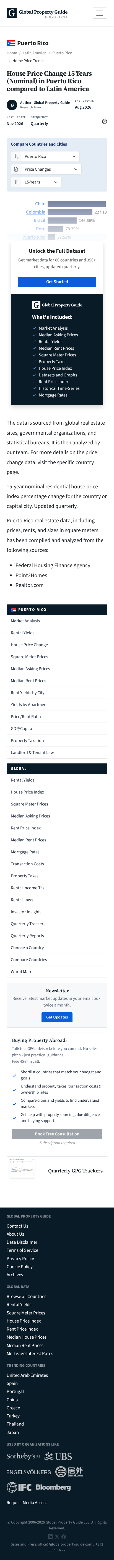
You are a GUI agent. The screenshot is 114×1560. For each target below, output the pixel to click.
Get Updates (57, 1017)
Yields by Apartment (29, 705)
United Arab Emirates (27, 1375)
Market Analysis (25, 621)
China (12, 1400)
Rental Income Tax (28, 888)
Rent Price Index (26, 828)
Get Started (57, 282)
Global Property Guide (52, 102)
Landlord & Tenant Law (32, 753)
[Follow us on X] (57, 1536)
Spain (12, 1383)
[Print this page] (104, 120)
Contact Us (17, 1226)
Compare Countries (29, 960)
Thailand (15, 1424)
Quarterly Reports (27, 936)
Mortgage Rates (25, 852)
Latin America (34, 53)
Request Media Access (27, 1503)
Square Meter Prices (29, 657)
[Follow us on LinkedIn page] (50, 1536)
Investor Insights (26, 912)
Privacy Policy (20, 1258)
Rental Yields (23, 633)
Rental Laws (22, 900)
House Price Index (27, 792)
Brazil (39, 220)
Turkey (13, 1416)
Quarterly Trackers (28, 924)
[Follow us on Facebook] (63, 1536)
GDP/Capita (21, 729)
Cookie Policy (20, 1266)
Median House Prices (26, 1337)
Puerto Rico (62, 53)
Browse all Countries (26, 1296)
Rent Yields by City (27, 693)
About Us (15, 1234)
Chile (40, 203)
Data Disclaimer (22, 1242)
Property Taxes (24, 876)
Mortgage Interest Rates (30, 1353)
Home (12, 53)
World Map (21, 972)
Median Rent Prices (28, 681)
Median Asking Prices (30, 669)
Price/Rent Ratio (26, 717)
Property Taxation (27, 741)
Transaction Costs (27, 864)
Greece (13, 1408)
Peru (40, 229)
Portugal (15, 1391)
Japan (13, 1432)
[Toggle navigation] (99, 13)
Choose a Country (27, 948)
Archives (15, 1275)
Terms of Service (22, 1250)
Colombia (35, 212)
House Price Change (29, 645)
